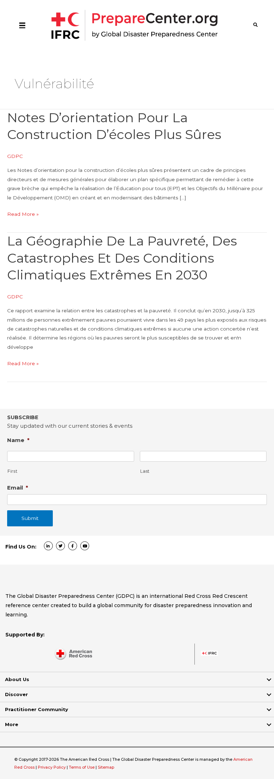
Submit (30, 518)
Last (145, 471)
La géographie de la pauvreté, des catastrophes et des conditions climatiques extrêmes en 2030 (122, 258)
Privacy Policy (52, 767)
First (12, 471)
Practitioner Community (36, 709)
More (11, 724)
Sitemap (106, 767)
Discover (16, 694)
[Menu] (22, 25)
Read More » (23, 215)
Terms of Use (82, 767)
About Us (17, 679)
